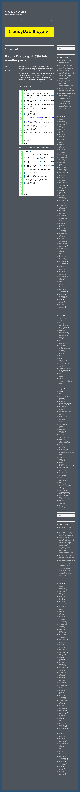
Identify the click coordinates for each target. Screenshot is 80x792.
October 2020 (62, 203)
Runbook (61, 459)
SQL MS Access (62, 474)
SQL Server (43, 21)
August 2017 (62, 250)
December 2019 (62, 215)
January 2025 (62, 137)
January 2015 (62, 289)
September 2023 (63, 157)
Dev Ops (61, 365)
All (5, 70)
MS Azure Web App (63, 404)
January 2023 (62, 169)
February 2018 (62, 241)
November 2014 (62, 293)
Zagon (10, 70)
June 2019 (61, 222)
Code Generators (63, 345)
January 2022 (62, 182)
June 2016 (61, 268)
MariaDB (14, 21)
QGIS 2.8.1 (61, 447)
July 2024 (61, 142)
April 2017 (61, 255)
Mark (6, 66)
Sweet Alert (61, 479)
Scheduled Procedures (64, 461)
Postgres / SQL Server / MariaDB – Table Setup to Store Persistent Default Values (67, 101)
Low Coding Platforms (64, 396)
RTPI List (61, 457)
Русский (61, 507)
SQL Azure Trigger (63, 472)
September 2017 (63, 248)
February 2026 (62, 123)
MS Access (23, 21)
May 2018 (61, 236)
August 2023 (62, 159)
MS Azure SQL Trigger (64, 403)
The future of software (64, 480)
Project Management (64, 442)
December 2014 (62, 291)
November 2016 (62, 263)
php (60, 428)
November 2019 (62, 217)
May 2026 (61, 121)
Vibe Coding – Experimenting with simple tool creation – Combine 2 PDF (66, 106)
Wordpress (61, 503)
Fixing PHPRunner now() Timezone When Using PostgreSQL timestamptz (65, 62)
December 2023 (62, 152)
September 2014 (63, 296)
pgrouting (61, 426)
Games (60, 378)
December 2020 (62, 200)
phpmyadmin (62, 429)
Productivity (62, 439)
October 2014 (62, 294)
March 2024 (62, 149)
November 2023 (62, 154)
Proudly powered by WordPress (23, 785)
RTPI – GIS (61, 456)
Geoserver (61, 385)
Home (7, 21)
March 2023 (62, 166)
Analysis (61, 324)
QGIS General (62, 449)
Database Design (63, 363)
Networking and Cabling (65, 411)
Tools (60, 482)
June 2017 (61, 253)
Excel (60, 373)
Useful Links (62, 490)
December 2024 (62, 139)
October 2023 (62, 156)
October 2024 (62, 141)
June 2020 (61, 208)
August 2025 (62, 129)
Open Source (62, 419)
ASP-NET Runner (63, 327)
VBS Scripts (61, 497)
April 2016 (61, 269)
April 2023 (61, 164)
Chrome (61, 342)
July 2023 (61, 161)
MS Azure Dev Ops (63, 401)
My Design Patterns (63, 406)
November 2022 (63, 172)
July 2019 (61, 220)
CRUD (60, 357)
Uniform (61, 489)
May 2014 (61, 302)
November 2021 (62, 185)
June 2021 (61, 192)
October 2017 (62, 246)
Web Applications (63, 498)
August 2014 (62, 297)
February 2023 (62, 167)
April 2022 (61, 177)
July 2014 (61, 299)
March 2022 (62, 179)
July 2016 (61, 266)
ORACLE (61, 421)
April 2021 (61, 195)
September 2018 (63, 233)
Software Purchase (63, 467)
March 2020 (62, 212)
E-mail (60, 371)
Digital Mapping (63, 367)
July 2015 (61, 279)
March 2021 (62, 197)
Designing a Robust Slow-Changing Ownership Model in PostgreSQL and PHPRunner (66, 67)
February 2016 (62, 273)
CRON (60, 355)
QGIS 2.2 (61, 446)
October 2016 (62, 264)
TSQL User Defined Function (66, 485)
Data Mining (62, 362)
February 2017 (62, 258)
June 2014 (61, 301)
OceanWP (61, 418)
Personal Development (64, 424)
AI (59, 320)
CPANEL (61, 353)
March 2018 (62, 240)
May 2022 (61, 175)
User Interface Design (64, 492)
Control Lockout (63, 352)
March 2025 (62, 134)
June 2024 (61, 144)
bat (8, 70)
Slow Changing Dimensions (65, 465)
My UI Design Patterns (64, 408)
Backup (60, 337)
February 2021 (62, 199)
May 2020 (61, 210)
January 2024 (62, 151)
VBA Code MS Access (64, 494)
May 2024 (61, 146)
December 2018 (62, 230)
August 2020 (62, 207)
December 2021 (62, 184)
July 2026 (61, 119)
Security (61, 464)
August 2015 (62, 278)
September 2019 (63, 218)
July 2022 (61, 174)
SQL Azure (61, 470)
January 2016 (62, 274)
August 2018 (62, 235)
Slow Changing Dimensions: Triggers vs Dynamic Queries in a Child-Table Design (66, 90)
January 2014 (62, 307)
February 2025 (62, 136)
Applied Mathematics (64, 325)
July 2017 (61, 251)
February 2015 (62, 288)
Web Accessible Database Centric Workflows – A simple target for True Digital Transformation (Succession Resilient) (66, 84)
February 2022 (62, 180)
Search (53, 21)
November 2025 (63, 124)
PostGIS (61, 433)
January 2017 (62, 260)
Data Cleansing (62, 360)
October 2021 (62, 187)
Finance (61, 375)
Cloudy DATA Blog (15, 11)
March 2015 (62, 286)
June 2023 (61, 162)
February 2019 (62, 228)
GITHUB (61, 388)
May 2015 (61, 283)
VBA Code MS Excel (63, 495)
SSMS (60, 477)
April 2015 (61, 284)
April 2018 (61, 238)
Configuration (62, 347)
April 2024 (61, 147)
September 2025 (63, 128)
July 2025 (61, 131)
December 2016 (62, 261)
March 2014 (62, 306)
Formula (61, 376)
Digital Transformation (64, 368)
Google (60, 391)
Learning (61, 395)
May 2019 (61, 223)
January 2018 (62, 243)
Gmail (60, 390)
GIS (59, 386)
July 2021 (61, 190)
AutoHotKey (62, 329)
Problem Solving (63, 437)
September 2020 (63, 205)
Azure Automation (63, 332)
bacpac (60, 338)
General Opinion (63, 380)
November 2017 (62, 245)
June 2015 (61, 281)
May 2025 (61, 133)
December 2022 (62, 170)
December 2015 (62, 276)
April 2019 (61, 225)
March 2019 (62, 227)
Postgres (33, 21)
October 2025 (62, 126)
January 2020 (62, 213)
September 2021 (63, 189)
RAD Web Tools (62, 451)
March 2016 (62, 271)
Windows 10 (62, 502)
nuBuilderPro (62, 416)
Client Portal (62, 343)
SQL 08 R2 (61, 469)
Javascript (61, 393)
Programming (62, 441)
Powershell (61, 436)
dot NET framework (63, 370)
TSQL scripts (62, 484)
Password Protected (64, 423)
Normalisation (62, 413)
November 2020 (63, 202)
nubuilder (61, 414)
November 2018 (62, 232)
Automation (62, 330)
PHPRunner (62, 431)
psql (60, 444)
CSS (60, 358)
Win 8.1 (60, 500)
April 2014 (61, 304)
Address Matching (63, 319)
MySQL (60, 409)
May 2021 (61, 194)
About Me (61, 21)
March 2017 (62, 256)
